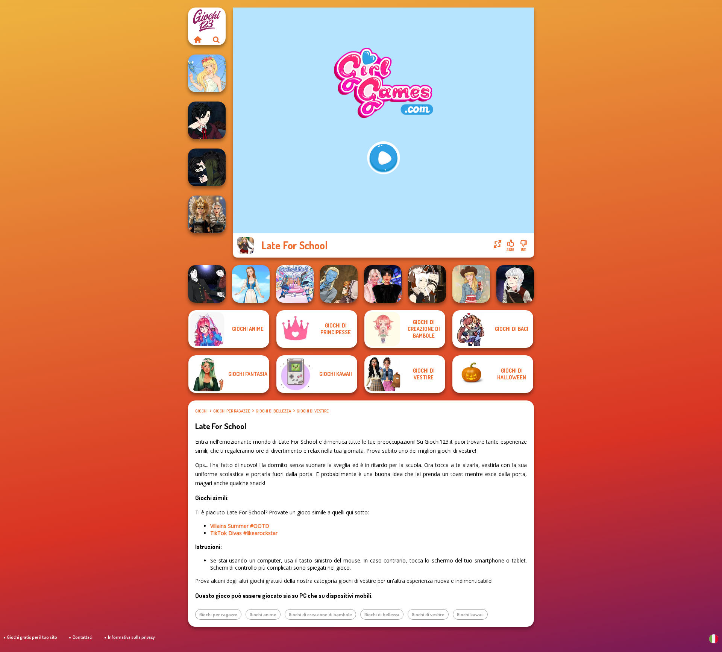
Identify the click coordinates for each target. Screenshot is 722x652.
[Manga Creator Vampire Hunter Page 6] (207, 120)
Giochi (201, 411)
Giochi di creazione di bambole (320, 614)
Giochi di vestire (313, 411)
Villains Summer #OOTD (239, 525)
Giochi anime (263, 614)
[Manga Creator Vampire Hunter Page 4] (207, 284)
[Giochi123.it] (197, 39)
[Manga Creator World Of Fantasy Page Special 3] (339, 284)
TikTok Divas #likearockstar (244, 533)
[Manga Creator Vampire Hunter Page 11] (207, 167)
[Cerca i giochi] (216, 39)
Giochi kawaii (470, 614)
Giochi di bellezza (273, 411)
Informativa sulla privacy (131, 637)
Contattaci (83, 637)
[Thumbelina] (207, 73)
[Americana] (471, 284)
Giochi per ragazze (231, 411)
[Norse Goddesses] (207, 214)
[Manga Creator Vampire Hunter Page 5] (515, 284)
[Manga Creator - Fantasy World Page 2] (427, 284)
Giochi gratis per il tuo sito (32, 637)
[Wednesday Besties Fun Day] (383, 284)
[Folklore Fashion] (251, 284)
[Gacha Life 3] (295, 284)
